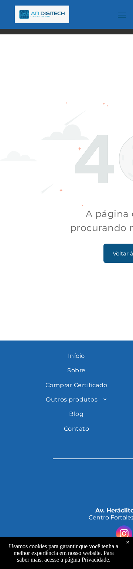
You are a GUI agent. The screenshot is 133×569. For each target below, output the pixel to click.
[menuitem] (76, 356)
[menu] (122, 15)
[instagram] (124, 534)
